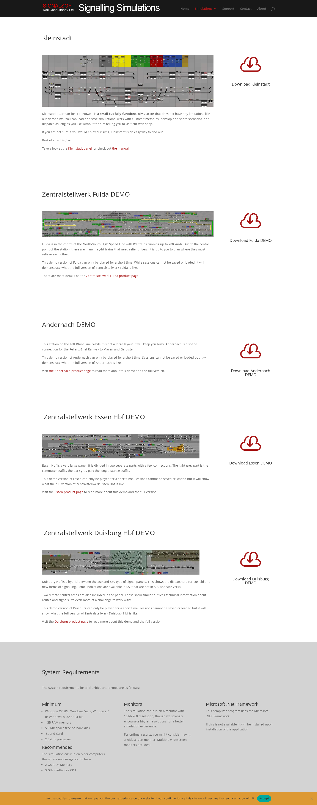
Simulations (203, 9)
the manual (120, 148)
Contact (246, 9)
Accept (264, 798)
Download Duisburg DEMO (250, 580)
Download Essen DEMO (250, 463)
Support (228, 9)
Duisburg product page (71, 621)
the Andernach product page (70, 371)
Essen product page (69, 492)
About (261, 9)
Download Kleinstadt (251, 84)
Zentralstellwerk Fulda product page (112, 276)
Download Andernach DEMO (250, 372)
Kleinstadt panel (79, 148)
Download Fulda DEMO (251, 240)
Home (184, 9)
